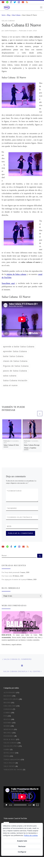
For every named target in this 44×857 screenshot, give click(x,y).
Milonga (8, 733)
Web (9, 526)
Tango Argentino (12, 759)
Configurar (22, 852)
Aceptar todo (22, 841)
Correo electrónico (19, 517)
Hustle (7, 719)
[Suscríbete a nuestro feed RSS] (27, 2)
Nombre (12, 508)
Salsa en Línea (11, 746)
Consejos (8, 709)
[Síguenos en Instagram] (19, 2)
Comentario (14, 491)
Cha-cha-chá (10, 706)
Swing (6, 756)
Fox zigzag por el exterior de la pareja (14, 579)
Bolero (7, 702)
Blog (8, 15)
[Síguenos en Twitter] (15, 2)
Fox (5, 716)
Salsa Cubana (16, 15)
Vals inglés (9, 763)
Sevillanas (9, 753)
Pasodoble (9, 736)
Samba (7, 749)
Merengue (8, 729)
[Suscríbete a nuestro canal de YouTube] (3, 2)
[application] (22, 796)
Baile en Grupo (11, 699)
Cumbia (7, 713)
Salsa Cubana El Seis (11, 445)
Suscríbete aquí (8, 283)
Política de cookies (31, 835)
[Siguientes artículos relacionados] (39, 413)
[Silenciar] (34, 805)
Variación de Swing (13, 769)
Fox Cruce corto (7, 576)
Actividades (10, 692)
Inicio (3, 15)
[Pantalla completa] (37, 805)
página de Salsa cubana (16, 274)
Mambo (7, 726)
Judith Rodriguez (11, 30)
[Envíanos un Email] (23, 2)
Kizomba (8, 723)
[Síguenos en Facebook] (11, 2)
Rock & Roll (9, 739)
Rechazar (22, 846)
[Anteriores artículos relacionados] (34, 413)
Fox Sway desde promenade (11, 572)
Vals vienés (9, 766)
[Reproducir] (6, 805)
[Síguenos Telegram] (7, 2)
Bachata (8, 696)
